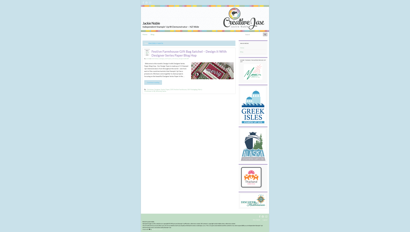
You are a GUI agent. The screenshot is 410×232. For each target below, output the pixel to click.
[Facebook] (143, 2)
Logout (265, 220)
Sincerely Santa (161, 91)
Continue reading (153, 82)
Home (145, 34)
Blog (152, 34)
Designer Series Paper (162, 89)
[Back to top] (405, 227)
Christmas (175, 58)
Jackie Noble (151, 23)
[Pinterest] (146, 2)
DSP (171, 89)
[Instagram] (150, 2)
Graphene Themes (157, 229)
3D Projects (168, 58)
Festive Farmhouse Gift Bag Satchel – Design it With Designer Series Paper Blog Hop (189, 53)
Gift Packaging (192, 89)
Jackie (147, 58)
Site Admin (256, 220)
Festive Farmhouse (180, 89)
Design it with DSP (184, 58)
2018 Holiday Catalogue (158, 58)
